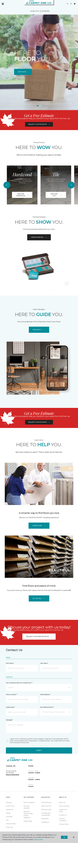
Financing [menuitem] (9, 827)
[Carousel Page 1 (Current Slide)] (38, 106)
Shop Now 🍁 (23, 72)
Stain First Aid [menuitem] (46, 806)
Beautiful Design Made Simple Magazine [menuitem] (28, 814)
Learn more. (38, 839)
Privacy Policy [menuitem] (64, 824)
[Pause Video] (71, 104)
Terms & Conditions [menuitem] (62, 819)
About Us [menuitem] (62, 802)
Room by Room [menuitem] (64, 806)
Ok (64, 837)
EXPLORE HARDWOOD (20, 195)
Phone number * (11, 694)
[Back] (5, 67)
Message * (9, 720)
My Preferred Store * (47, 707)
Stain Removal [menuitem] (46, 802)
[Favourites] (71, 4)
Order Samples (37, 237)
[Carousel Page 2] (40, 105)
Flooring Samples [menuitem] (26, 807)
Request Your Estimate (37, 124)
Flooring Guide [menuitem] (46, 809)
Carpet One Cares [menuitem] (63, 810)
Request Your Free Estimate (37, 636)
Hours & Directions (12, 775)
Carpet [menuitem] (8, 813)
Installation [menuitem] (45, 822)
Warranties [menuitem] (45, 818)
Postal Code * (10, 707)
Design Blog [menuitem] (28, 821)
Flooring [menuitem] (9, 802)
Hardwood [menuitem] (9, 809)
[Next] (72, 67)
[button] (67, 4)
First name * (10, 663)
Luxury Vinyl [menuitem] (10, 806)
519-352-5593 (45, 11)
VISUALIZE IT (37, 329)
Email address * (45, 694)
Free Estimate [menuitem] (11, 824)
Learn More (37, 525)
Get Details (37, 598)
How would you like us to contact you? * (19, 682)
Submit (39, 750)
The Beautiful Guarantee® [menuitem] (46, 814)
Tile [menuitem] (7, 820)
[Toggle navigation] (3, 4)
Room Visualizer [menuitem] (29, 802)
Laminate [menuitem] (9, 816)
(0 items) (74, 3)
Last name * (44, 663)
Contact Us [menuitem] (63, 815)
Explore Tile (54, 195)
